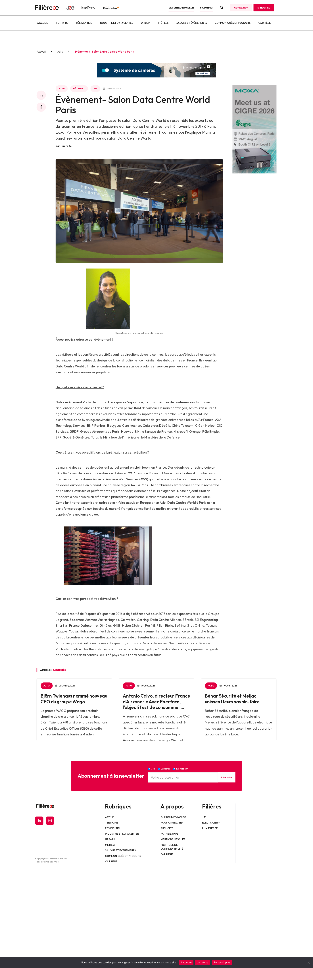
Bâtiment (79, 88)
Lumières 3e (210, 828)
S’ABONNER (206, 7)
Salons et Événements (191, 22)
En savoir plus (222, 962)
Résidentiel (84, 22)
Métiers (163, 22)
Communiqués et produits (233, 22)
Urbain (145, 22)
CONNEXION (241, 7)
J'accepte (186, 962)
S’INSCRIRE (263, 7)
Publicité (166, 828)
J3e (95, 88)
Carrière (264, 22)
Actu (60, 51)
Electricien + (211, 822)
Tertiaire (62, 22)
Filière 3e (66, 146)
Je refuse (202, 962)
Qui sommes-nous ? (173, 817)
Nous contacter (171, 822)
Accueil (42, 22)
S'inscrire (226, 777)
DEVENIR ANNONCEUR (181, 7)
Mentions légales (172, 839)
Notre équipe (169, 833)
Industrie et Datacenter (116, 22)
